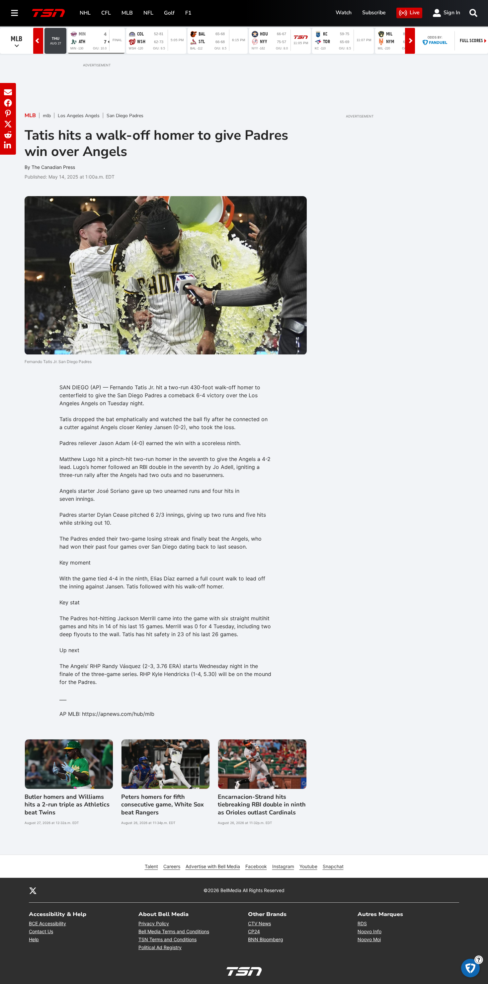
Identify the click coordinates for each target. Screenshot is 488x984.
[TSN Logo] (48, 13)
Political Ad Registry (160, 947)
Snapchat (333, 866)
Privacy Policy (153, 923)
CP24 (254, 931)
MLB (127, 13)
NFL (148, 13)
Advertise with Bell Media (213, 866)
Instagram (283, 866)
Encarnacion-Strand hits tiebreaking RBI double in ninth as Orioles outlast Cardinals (262, 804)
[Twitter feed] (33, 890)
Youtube (308, 866)
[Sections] (14, 13)
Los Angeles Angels (79, 116)
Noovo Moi (369, 939)
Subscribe (374, 12)
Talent (151, 866)
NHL (85, 13)
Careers (171, 866)
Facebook (256, 866)
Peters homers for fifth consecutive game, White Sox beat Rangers (162, 804)
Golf (169, 13)
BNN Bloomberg (265, 939)
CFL (106, 13)
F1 (188, 13)
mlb (47, 116)
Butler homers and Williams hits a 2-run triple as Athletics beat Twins (67, 804)
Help (34, 939)
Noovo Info (369, 931)
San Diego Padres (125, 116)
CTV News (259, 923)
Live (415, 12)
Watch (344, 12)
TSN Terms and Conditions (167, 939)
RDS (362, 923)
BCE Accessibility (47, 923)
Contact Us (41, 931)
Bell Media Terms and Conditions (173, 931)
